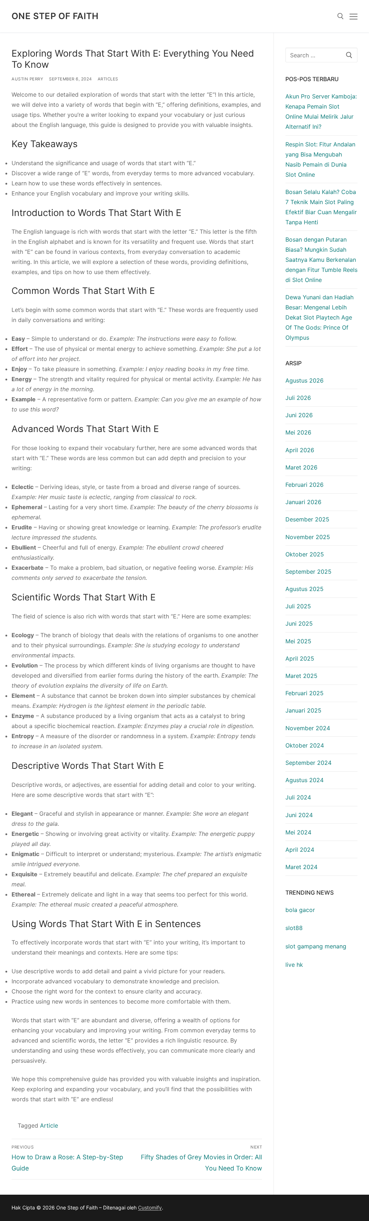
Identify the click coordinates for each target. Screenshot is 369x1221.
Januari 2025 (303, 710)
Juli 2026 (298, 397)
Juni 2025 (299, 623)
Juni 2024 (299, 815)
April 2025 (299, 658)
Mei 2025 (298, 641)
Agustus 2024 (304, 780)
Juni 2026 (299, 415)
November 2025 (307, 537)
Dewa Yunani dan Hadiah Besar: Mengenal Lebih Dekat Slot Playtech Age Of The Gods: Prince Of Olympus (319, 317)
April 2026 (299, 450)
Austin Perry (27, 78)
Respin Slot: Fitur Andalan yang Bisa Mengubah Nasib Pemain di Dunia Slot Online (320, 159)
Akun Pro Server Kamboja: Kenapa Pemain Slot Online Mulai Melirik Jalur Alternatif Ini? (321, 111)
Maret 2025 (301, 675)
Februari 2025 (304, 693)
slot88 (294, 927)
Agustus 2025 (304, 588)
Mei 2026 (298, 432)
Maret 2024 (301, 866)
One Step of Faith (55, 16)
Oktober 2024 (304, 745)
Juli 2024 (298, 797)
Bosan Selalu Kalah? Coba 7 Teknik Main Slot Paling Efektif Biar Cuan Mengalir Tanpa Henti (321, 207)
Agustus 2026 (304, 380)
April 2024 (299, 849)
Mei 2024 (298, 832)
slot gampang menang (315, 946)
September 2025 (308, 571)
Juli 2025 (298, 606)
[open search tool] (340, 16)
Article (49, 1125)
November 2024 (307, 728)
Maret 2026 (301, 467)
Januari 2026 (303, 502)
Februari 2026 (304, 484)
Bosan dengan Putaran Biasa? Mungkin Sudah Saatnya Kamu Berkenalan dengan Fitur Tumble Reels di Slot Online (321, 259)
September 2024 (308, 762)
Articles (108, 78)
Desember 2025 (307, 519)
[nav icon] (353, 16)
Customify (150, 1207)
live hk (294, 964)
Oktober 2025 (304, 554)
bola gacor (300, 909)
